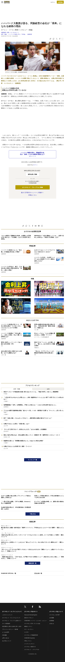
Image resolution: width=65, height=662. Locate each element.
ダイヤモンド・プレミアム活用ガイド (11, 620)
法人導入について (6, 641)
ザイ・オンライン (28, 629)
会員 (48, 389)
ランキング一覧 (32, 460)
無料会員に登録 (32, 174)
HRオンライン (28, 641)
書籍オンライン (28, 626)
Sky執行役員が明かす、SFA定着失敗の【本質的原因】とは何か (16, 508)
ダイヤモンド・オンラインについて (12, 611)
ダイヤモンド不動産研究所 (31, 635)
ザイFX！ (26, 632)
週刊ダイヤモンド (28, 617)
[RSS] (40, 607)
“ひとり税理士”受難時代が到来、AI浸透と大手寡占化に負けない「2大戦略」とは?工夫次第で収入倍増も (16, 237)
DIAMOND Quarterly (29, 638)
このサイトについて (7, 615)
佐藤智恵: (10, 32)
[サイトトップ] (7, 2)
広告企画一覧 (38, 573)
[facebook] (32, 607)
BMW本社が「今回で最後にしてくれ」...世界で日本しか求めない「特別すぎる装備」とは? (49, 236)
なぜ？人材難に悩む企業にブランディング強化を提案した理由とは (16, 496)
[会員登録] (60, 2)
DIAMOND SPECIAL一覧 (8, 573)
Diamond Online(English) (30, 615)
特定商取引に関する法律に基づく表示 (11, 626)
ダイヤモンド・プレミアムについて (11, 617)
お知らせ (51, 623)
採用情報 (51, 620)
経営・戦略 (4, 34)
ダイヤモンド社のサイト (31, 611)
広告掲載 (4, 635)
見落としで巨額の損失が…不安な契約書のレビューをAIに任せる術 (49, 496)
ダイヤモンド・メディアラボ (31, 649)
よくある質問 (5, 632)
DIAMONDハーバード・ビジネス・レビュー (35, 620)
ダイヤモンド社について (56, 611)
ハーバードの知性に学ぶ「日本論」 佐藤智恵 (20, 34)
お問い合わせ (5, 638)
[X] (25, 607)
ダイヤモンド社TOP (54, 615)
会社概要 (51, 617)
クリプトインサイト (29, 643)
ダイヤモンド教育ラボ (30, 646)
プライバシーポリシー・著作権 (10, 629)
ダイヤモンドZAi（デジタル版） (32, 623)
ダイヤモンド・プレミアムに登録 (32, 187)
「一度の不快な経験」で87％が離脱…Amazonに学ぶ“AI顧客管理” (16, 502)
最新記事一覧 (32, 563)
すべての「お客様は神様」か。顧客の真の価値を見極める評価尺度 (49, 502)
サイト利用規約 (6, 623)
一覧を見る (32, 514)
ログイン (53, 2)
